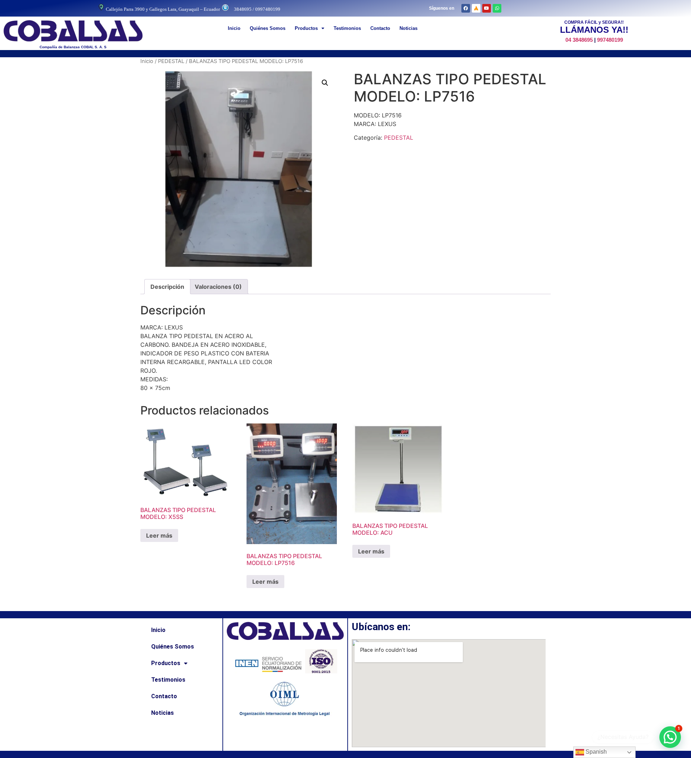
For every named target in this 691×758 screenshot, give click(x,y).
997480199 (610, 40)
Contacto (380, 28)
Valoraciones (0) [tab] (218, 286)
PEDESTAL (171, 61)
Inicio (234, 28)
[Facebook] (465, 8)
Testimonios (347, 28)
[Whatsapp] (497, 8)
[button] (325, 82)
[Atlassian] (476, 8)
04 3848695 (579, 40)
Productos (306, 28)
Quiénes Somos (267, 28)
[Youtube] (486, 8)
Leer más (159, 535)
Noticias (408, 28)
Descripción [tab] (167, 286)
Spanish (595, 752)
